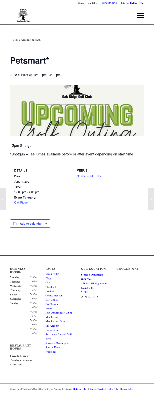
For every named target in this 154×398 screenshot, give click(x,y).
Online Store (52, 330)
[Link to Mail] (141, 393)
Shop (48, 338)
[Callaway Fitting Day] (151, 199)
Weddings (51, 351)
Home (49, 308)
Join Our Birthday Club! (59, 312)
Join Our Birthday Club (132, 3)
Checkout (51, 287)
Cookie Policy (113, 388)
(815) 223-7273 (109, 3)
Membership (52, 317)
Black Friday (53, 274)
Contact (50, 291)
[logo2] (23, 15)
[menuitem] (131, 3)
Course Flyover (54, 295)
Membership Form (55, 321)
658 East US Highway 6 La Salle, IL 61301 (94, 283)
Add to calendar (31, 223)
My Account (52, 325)
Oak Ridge (21, 202)
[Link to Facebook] (135, 393)
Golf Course (52, 299)
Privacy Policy (81, 388)
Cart (48, 282)
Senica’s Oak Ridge (89, 176)
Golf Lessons (53, 304)
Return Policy (127, 388)
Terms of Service (97, 388)
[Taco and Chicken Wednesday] (3, 199)
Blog (48, 278)
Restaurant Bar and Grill (59, 334)
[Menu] (138, 15)
